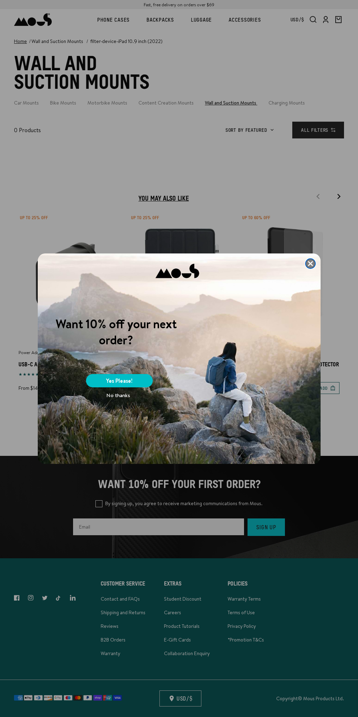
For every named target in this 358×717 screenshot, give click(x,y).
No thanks (118, 395)
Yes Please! (119, 381)
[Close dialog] (310, 263)
